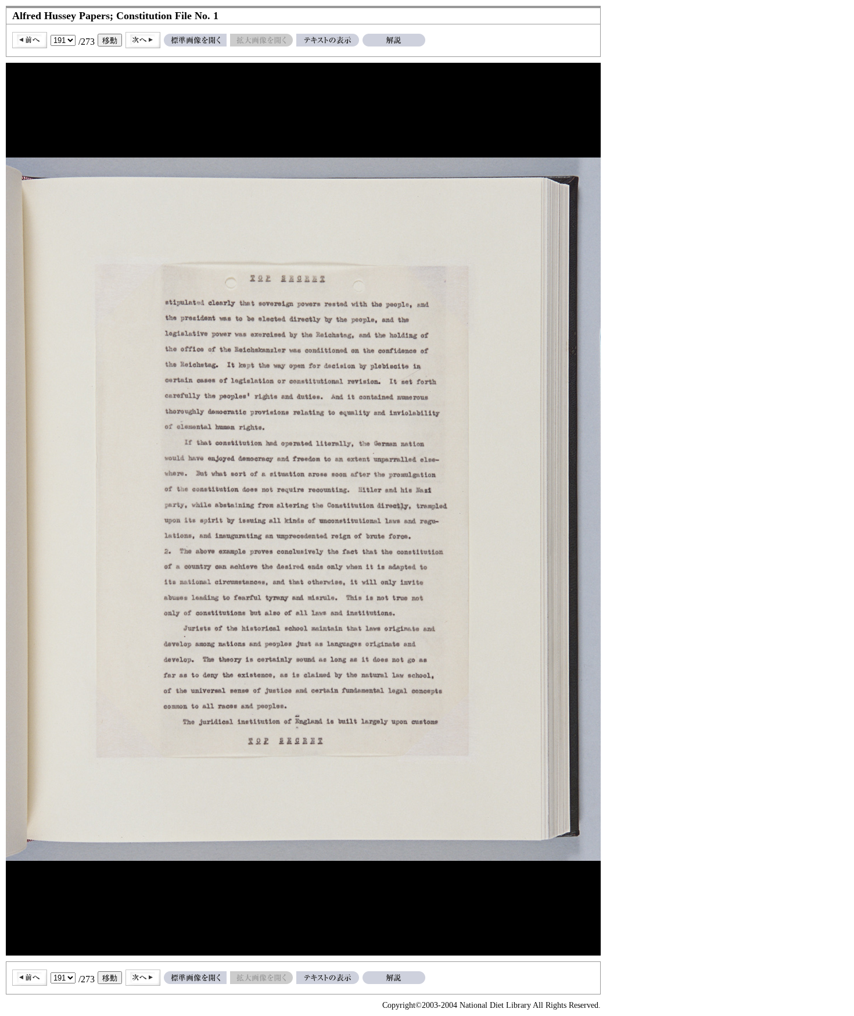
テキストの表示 (327, 40)
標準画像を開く (195, 40)
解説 (394, 40)
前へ (29, 40)
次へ (142, 40)
